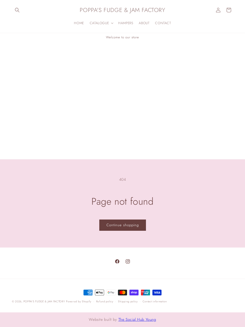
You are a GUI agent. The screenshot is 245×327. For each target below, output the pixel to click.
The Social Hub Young (137, 319)
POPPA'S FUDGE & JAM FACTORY (44, 301)
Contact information (155, 301)
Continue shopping (122, 225)
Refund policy (104, 301)
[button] (17, 10)
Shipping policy (128, 301)
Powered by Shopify (78, 301)
